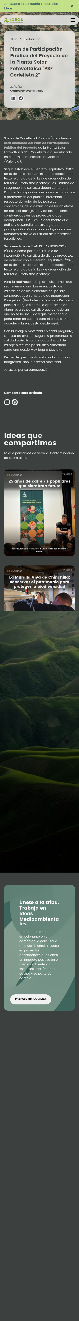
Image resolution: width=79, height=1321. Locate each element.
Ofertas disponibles (30, 999)
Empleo (39, 757)
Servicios (39, 721)
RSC (39, 792)
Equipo (39, 771)
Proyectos (39, 728)
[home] (18, 20)
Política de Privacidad (39, 867)
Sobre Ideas (39, 778)
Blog (39, 785)
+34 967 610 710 (21, 690)
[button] (72, 20)
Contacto (39, 735)
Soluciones (39, 714)
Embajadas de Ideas (39, 764)
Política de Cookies (39, 860)
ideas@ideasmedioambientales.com (35, 683)
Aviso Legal (39, 853)
